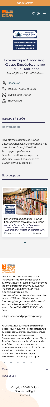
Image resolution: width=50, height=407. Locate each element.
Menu (5, 369)
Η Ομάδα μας (9, 375)
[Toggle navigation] (45, 13)
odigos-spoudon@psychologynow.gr (22, 316)
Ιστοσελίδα (14, 83)
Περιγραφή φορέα (13, 118)
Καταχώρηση (25, 3)
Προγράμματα (11, 127)
